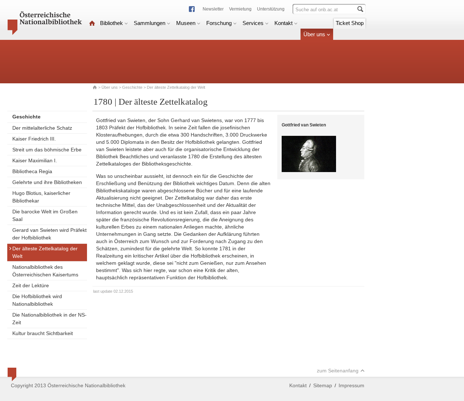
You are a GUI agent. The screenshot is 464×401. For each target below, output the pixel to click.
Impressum (351, 385)
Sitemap (322, 385)
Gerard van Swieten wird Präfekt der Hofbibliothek (49, 234)
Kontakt (283, 23)
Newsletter (213, 9)
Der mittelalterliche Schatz (42, 128)
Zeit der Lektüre (30, 285)
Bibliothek (111, 23)
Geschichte (132, 87)
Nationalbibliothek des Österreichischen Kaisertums (45, 270)
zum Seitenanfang (338, 370)
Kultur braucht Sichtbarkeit (42, 333)
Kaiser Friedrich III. (34, 139)
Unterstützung (271, 9)
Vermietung (240, 9)
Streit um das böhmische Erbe (47, 150)
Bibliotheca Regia (32, 171)
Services (253, 23)
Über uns (314, 34)
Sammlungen (149, 23)
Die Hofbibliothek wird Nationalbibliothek (37, 300)
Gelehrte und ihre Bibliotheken (47, 182)
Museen (185, 23)
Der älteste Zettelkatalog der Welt (45, 252)
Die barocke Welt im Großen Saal (45, 215)
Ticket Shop (350, 23)
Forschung (219, 23)
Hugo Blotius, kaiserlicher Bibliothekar (41, 197)
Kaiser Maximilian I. (34, 160)
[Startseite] (92, 23)
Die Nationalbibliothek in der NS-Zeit (49, 318)
